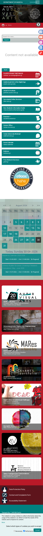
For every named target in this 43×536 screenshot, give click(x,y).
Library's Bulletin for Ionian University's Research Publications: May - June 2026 (19, 267)
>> (38, 205)
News (10, 25)
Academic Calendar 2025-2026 (13, 255)
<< (4, 205)
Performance (29, 531)
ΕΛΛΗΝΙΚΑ (33, 2)
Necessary (18, 531)
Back (5, 70)
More (3, 522)
